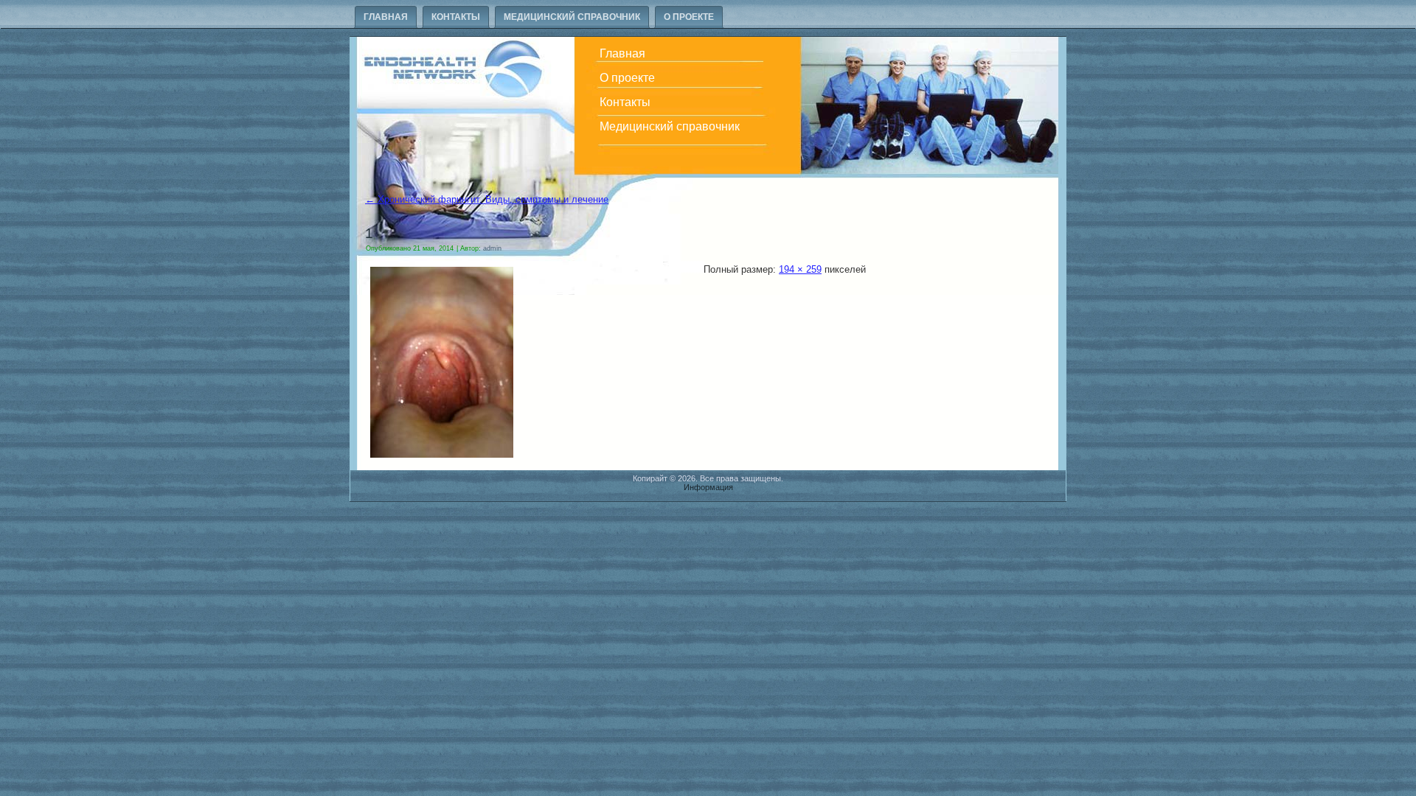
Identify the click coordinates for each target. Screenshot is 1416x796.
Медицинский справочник (572, 17)
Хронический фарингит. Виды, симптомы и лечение (486, 199)
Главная (386, 17)
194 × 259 (800, 269)
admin (492, 248)
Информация (708, 487)
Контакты (455, 17)
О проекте (689, 17)
